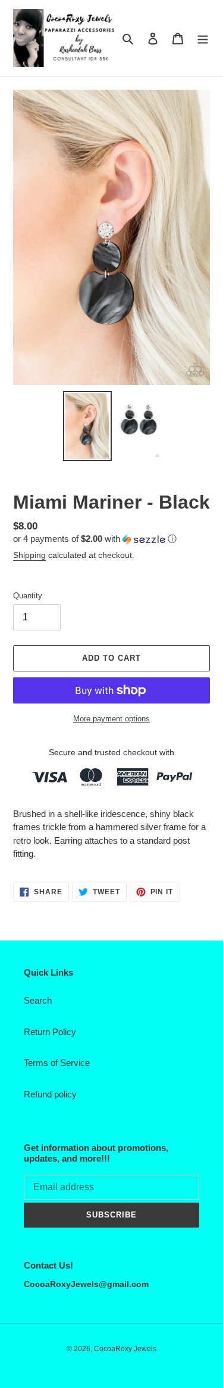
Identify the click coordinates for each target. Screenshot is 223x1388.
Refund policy (50, 1094)
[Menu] (202, 38)
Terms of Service (57, 1063)
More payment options (111, 718)
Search (38, 1000)
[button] (95, 539)
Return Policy (50, 1032)
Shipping (29, 555)
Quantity (27, 595)
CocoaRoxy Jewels (125, 1349)
